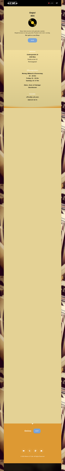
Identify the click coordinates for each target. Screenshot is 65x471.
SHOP (37, 431)
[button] (57, 3)
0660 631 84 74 (32, 100)
